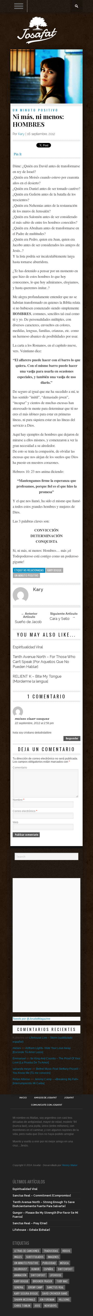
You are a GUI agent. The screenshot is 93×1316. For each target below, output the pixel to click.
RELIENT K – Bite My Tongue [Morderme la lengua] (37, 678)
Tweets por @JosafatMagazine (31, 1018)
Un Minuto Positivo (35, 110)
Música (64, 1263)
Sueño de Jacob (28, 622)
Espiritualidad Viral (28, 647)
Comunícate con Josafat (46, 1105)
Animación (20, 1275)
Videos (66, 1251)
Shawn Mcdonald (24, 1299)
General (19, 1287)
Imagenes (53, 1257)
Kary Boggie (54, 570)
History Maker (69, 1165)
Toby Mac (62, 1281)
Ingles (18, 1257)
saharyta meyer (22, 1068)
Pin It (17, 154)
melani (17, 1048)
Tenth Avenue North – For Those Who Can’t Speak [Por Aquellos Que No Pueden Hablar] (44, 662)
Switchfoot (65, 1269)
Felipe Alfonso (21, 1079)
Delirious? (20, 1269)
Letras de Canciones (26, 1251)
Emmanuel (19, 1058)
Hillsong (64, 1299)
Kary (21, 134)
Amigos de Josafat (45, 1098)
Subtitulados (35, 1257)
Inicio (23, 1098)
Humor (35, 1269)
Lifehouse (55, 1275)
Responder (72, 738)
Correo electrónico (25, 811)
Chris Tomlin (22, 1305)
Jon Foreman (47, 1299)
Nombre (18, 799)
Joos (37, 1305)
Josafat (69, 1098)
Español (48, 1269)
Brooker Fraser (42, 1281)
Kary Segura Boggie (26, 1293)
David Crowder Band (54, 1293)
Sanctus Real (55, 1287)
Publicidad (49, 1263)
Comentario (20, 767)
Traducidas (51, 1251)
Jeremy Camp (35, 1287)
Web (15, 822)
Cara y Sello (60, 619)
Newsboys (50, 1305)
